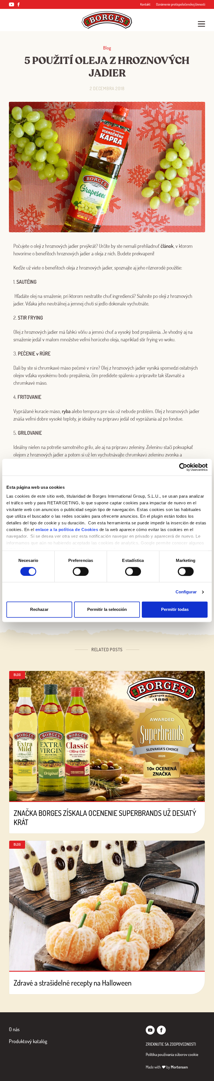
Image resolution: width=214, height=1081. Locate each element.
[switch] (81, 571)
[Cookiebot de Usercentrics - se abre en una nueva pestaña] (183, 467)
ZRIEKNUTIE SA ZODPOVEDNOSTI (171, 1044)
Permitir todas (175, 609)
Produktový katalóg (28, 1041)
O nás (14, 1029)
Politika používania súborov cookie (172, 1054)
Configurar (186, 591)
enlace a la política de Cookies (66, 529)
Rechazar (39, 609)
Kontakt (145, 4)
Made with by (167, 1067)
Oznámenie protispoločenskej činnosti (180, 4)
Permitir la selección (107, 609)
